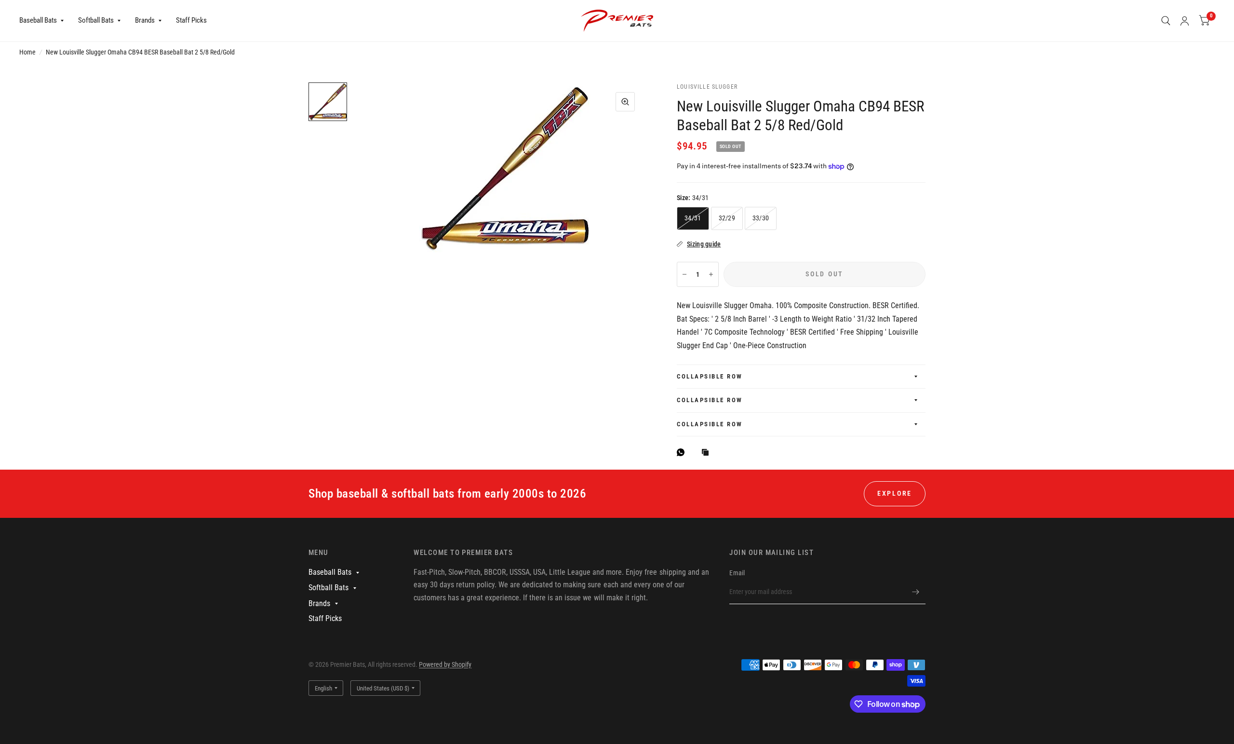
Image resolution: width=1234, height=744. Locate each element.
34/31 (692, 218)
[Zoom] (625, 101)
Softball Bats (96, 20)
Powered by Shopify (445, 664)
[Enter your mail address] (916, 591)
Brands (145, 20)
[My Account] (1184, 20)
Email (737, 573)
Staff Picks (191, 20)
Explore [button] (894, 493)
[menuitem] (45, 21)
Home (27, 52)
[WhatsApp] (683, 452)
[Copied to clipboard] (707, 453)
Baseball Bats (38, 20)
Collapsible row (710, 376)
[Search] (1165, 20)
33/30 (760, 218)
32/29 (727, 218)
